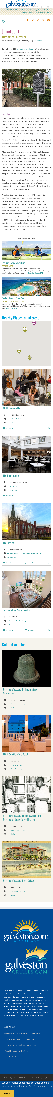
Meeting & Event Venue (31, 553)
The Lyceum (8, 543)
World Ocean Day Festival (16, 1050)
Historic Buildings (14, 553)
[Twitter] (33, 20)
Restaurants (14, 486)
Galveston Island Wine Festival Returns (22, 1033)
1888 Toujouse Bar (11, 408)
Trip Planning (16, 769)
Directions (37, 40)
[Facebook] (27, 20)
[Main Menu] (48, 7)
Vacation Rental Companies (19, 621)
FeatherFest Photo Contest (17, 1056)
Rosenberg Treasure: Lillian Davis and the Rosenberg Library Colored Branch (22, 817)
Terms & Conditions (35, 1081)
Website (31, 563)
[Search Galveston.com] (42, 7)
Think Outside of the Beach (15, 754)
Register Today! (34, 273)
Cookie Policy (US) (21, 1086)
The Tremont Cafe (11, 475)
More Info (9, 428)
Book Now (10, 308)
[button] (30, 358)
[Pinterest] (43, 20)
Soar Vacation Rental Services (17, 610)
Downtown (16, 422)
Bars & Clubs (17, 419)
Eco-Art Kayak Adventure (13, 263)
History (13, 708)
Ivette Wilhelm (17, 765)
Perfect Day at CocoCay (13, 298)
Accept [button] (7, 1094)
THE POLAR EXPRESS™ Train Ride (19, 1039)
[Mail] (48, 20)
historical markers (25, 49)
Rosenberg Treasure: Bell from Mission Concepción (21, 691)
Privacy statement (42, 1086)
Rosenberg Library (18, 704)
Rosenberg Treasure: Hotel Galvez (18, 880)
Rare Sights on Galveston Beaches (20, 1045)
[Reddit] (38, 20)
